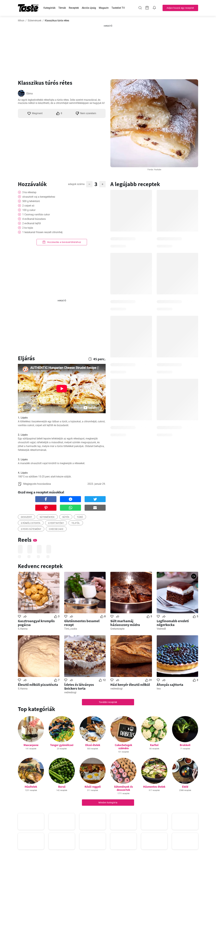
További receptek (108, 702)
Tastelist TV (118, 7)
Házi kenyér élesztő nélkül (130, 684)
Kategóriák (49, 7)
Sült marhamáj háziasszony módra (125, 623)
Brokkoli (185, 745)
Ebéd (185, 786)
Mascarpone (31, 745)
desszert (26, 517)
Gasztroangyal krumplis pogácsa (36, 623)
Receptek (74, 7)
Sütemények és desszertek (123, 788)
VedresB (161, 628)
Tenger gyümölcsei (61, 745)
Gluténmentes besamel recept (81, 623)
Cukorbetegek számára (123, 746)
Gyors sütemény (31, 529)
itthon (21, 20)
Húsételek (31, 786)
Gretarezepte (117, 628)
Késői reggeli (93, 786)
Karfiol (154, 745)
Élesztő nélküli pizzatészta (38, 684)
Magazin (104, 7)
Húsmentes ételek (154, 786)
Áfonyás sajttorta (170, 684)
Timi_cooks (70, 628)
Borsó (61, 786)
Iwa (159, 688)
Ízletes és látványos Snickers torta (79, 686)
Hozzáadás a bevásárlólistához (63, 242)
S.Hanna (23, 628)
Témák (62, 7)
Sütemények (34, 20)
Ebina (29, 93)
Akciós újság (89, 7)
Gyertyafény (56, 523)
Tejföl (75, 523)
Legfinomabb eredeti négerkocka (173, 623)
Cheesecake (56, 529)
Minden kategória (108, 802)
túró (80, 517)
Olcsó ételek (92, 745)
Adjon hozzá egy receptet (180, 8)
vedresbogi (70, 692)
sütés (65, 517)
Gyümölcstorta (30, 523)
